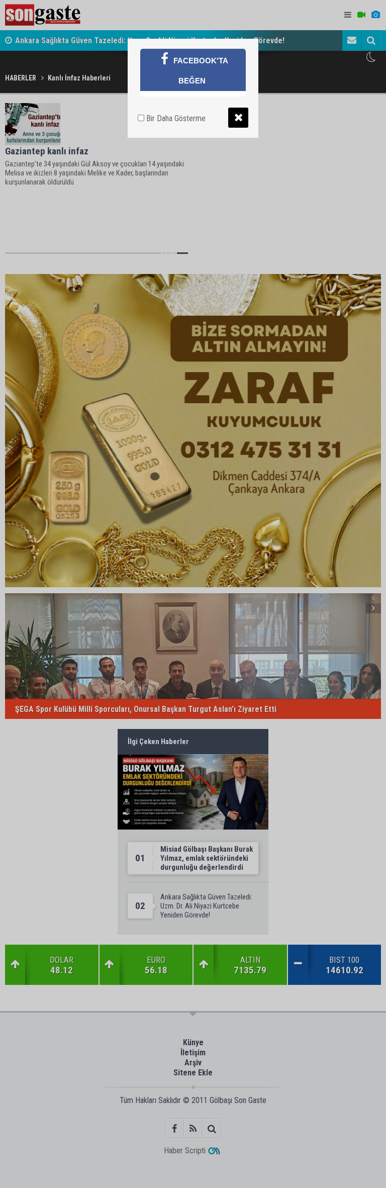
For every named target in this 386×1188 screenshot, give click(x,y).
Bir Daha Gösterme (175, 118)
